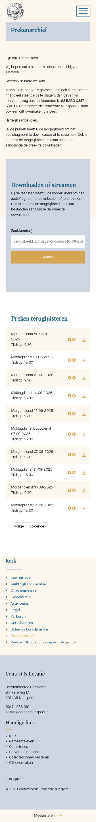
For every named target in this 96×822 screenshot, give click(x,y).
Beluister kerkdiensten (29, 629)
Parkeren (18, 616)
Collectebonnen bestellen (29, 757)
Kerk (12, 736)
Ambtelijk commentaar (28, 583)
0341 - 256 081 (17, 707)
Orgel (15, 609)
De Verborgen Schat (25, 752)
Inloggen (15, 779)
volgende (36, 526)
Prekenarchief (22, 635)
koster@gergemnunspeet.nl (27, 712)
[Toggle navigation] (83, 11)
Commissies (18, 747)
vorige (19, 526)
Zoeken (48, 257)
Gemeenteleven (21, 741)
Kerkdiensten (21, 622)
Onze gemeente (23, 590)
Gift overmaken (21, 763)
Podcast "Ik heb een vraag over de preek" (43, 642)
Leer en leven (21, 577)
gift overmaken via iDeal (37, 111)
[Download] (84, 339)
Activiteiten (19, 603)
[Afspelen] (74, 339)
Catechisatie (20, 596)
